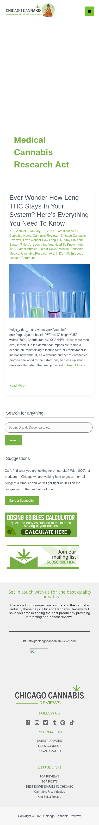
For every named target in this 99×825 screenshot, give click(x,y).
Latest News (48, 249)
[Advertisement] (49, 70)
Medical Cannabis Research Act (31, 253)
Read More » (76, 365)
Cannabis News (20, 235)
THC (59, 253)
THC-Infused (72, 253)
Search (14, 440)
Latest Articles (66, 231)
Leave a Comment (22, 258)
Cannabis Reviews (46, 235)
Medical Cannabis (71, 249)
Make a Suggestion (21, 500)
